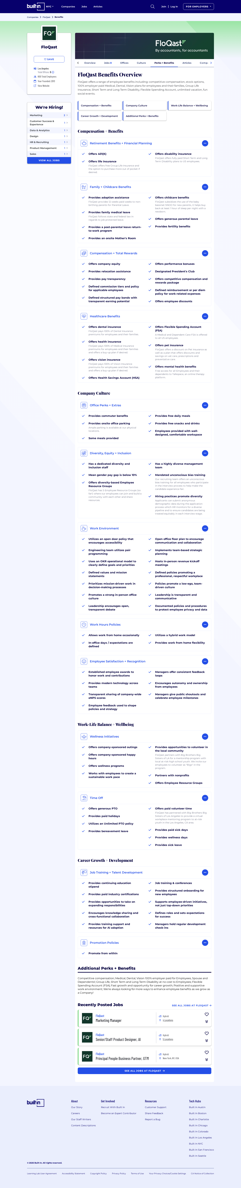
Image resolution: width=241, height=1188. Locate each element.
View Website (44, 85)
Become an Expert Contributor (118, 1113)
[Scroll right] (211, 63)
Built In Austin (197, 1107)
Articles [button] (186, 62)
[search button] (152, 7)
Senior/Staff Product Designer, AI (118, 1039)
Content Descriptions (83, 1125)
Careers (75, 1113)
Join (163, 6)
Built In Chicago (198, 1125)
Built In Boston (197, 1113)
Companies (68, 6)
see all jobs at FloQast (143, 1070)
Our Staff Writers (81, 1119)
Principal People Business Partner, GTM (122, 1058)
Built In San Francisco (201, 1149)
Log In (174, 6)
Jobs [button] (108, 62)
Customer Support (155, 1107)
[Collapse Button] (206, 1021)
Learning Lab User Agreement (42, 1173)
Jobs (84, 6)
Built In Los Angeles (200, 1137)
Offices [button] (124, 62)
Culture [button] (141, 62)
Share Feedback (154, 1113)
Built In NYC (196, 1143)
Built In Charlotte (199, 1119)
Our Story (76, 1107)
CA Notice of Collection (202, 1173)
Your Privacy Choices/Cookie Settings (167, 1173)
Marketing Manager (108, 1020)
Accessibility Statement (73, 1173)
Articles (97, 6)
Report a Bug (152, 1119)
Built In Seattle (197, 1155)
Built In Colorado (198, 1131)
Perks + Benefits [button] (164, 62)
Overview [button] (90, 62)
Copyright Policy (98, 1173)
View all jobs (49, 160)
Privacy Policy (119, 1173)
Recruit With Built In (113, 1107)
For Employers (197, 6)
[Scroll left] (78, 63)
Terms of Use (137, 1173)
